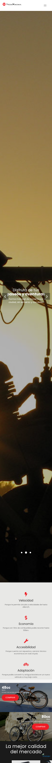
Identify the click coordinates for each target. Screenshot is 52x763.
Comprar (10, 697)
